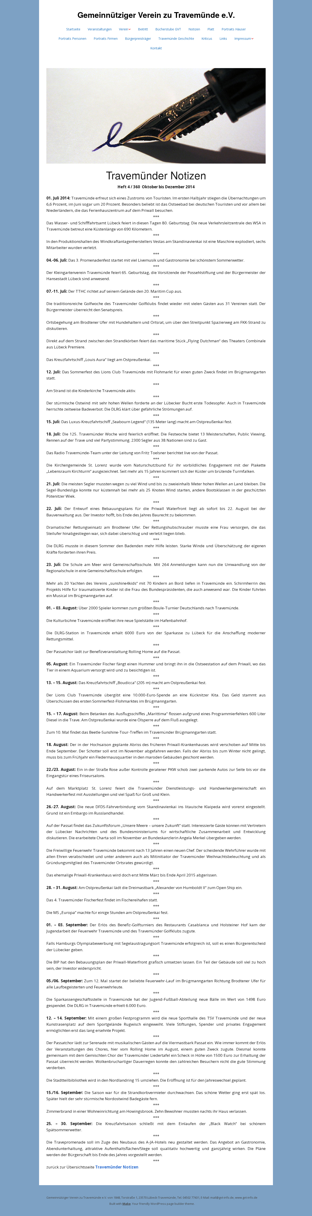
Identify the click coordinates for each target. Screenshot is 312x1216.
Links (223, 38)
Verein (123, 29)
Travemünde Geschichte (176, 38)
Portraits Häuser (234, 29)
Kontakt (156, 48)
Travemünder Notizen (116, 1167)
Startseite (73, 29)
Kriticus (206, 38)
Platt (210, 29)
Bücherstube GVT (168, 29)
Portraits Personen (72, 38)
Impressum (242, 38)
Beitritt (143, 29)
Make (126, 1204)
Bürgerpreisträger (138, 38)
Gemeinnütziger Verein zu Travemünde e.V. (156, 14)
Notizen (194, 29)
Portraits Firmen (106, 38)
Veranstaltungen (100, 29)
